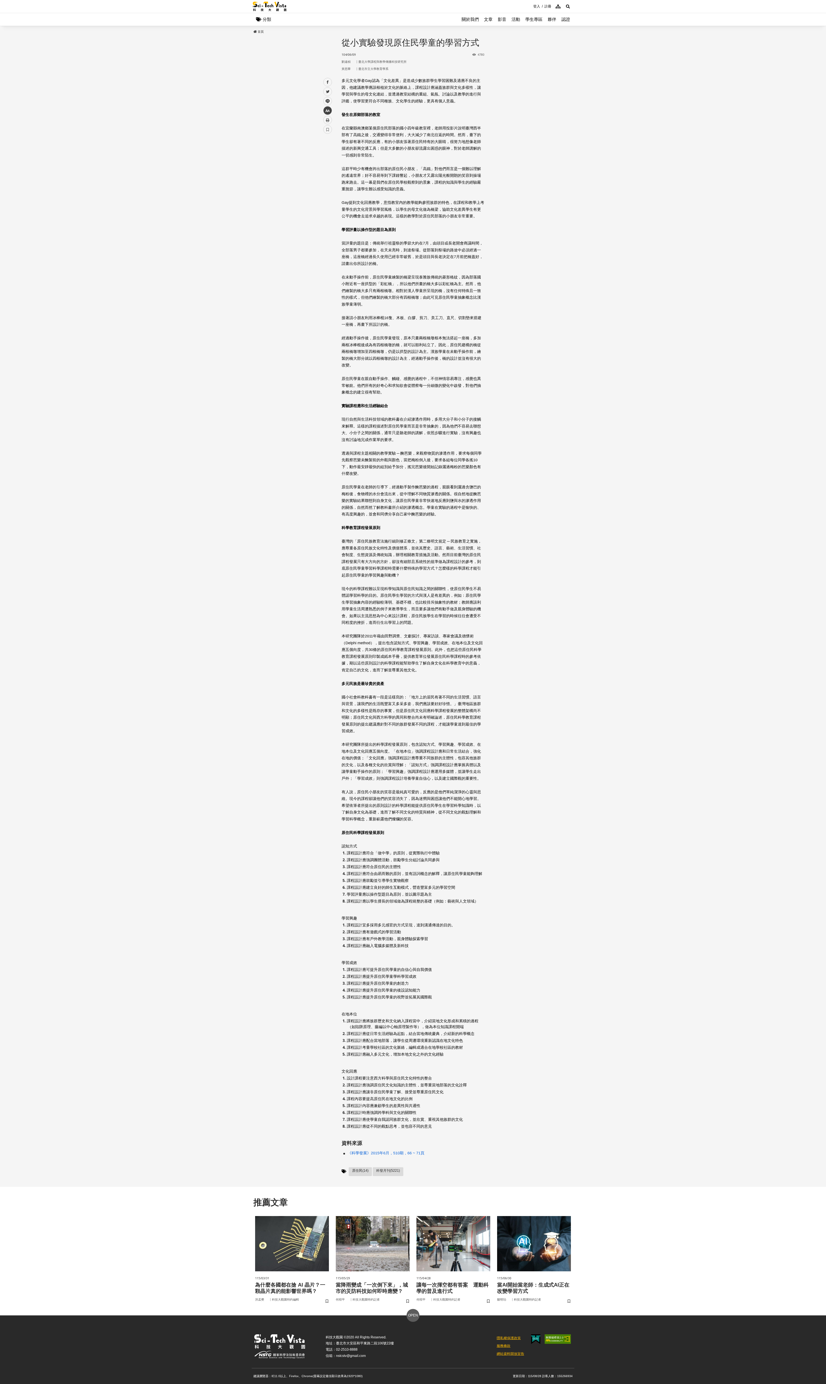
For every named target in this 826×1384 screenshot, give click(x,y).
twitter (328, 92)
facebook (328, 82)
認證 (565, 19)
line (326, 101)
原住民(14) (360, 1170)
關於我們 (470, 19)
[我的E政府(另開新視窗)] (535, 1339)
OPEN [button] (413, 1315)
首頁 (261, 31)
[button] (567, 6)
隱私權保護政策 (509, 1338)
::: (530, 6)
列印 (327, 120)
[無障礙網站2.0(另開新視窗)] (558, 1339)
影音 (502, 19)
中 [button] (327, 110)
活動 (516, 19)
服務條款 (503, 1346)
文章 (488, 19)
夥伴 (552, 19)
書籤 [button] (327, 129)
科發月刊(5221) (388, 1170)
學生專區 (533, 19)
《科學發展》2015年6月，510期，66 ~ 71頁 (386, 1153)
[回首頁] (270, 6)
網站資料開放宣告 (510, 1354)
